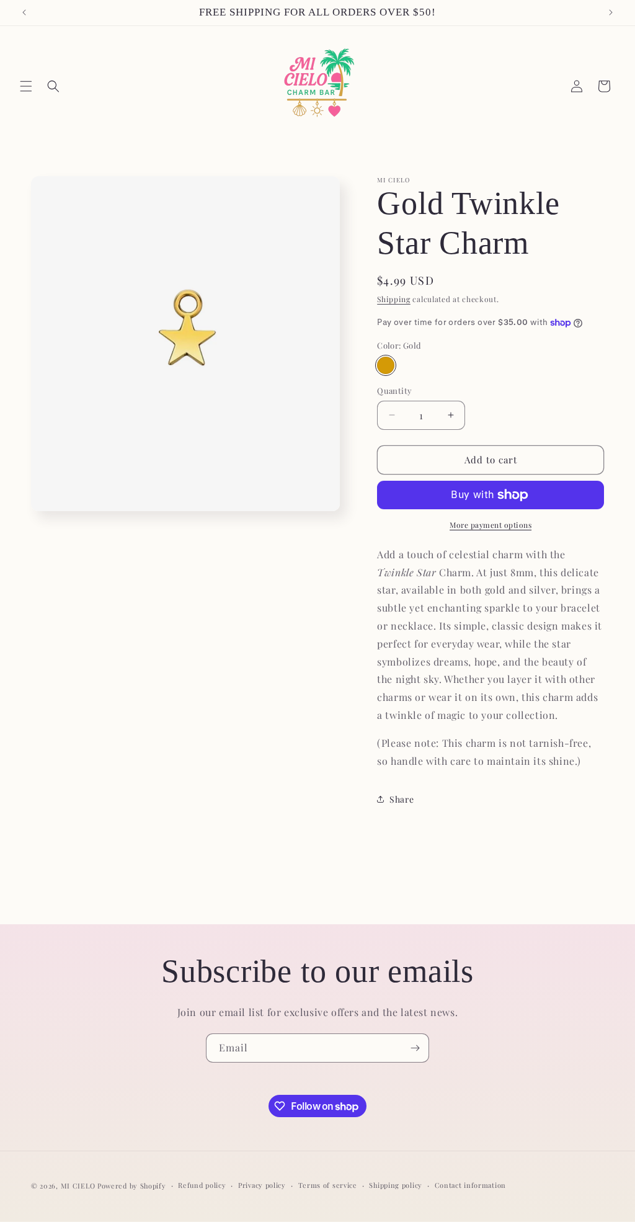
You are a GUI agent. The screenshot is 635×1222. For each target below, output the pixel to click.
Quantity (394, 390)
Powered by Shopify (131, 1185)
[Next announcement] (610, 12)
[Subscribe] (415, 1048)
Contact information (470, 1185)
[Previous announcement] (24, 12)
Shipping (394, 299)
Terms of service (327, 1185)
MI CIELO (78, 1185)
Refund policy (202, 1185)
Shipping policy (395, 1185)
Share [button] (401, 799)
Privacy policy (262, 1185)
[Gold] (385, 365)
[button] (26, 86)
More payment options (490, 525)
